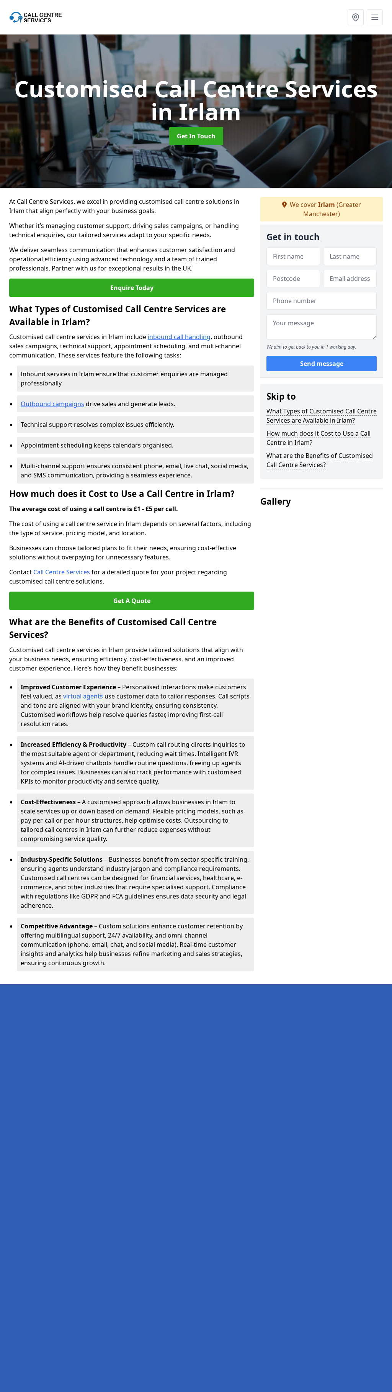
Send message (321, 363)
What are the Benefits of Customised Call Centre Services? (319, 460)
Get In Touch (196, 136)
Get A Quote (131, 601)
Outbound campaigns (52, 404)
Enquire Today (132, 288)
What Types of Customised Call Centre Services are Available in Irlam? (321, 416)
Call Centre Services (61, 572)
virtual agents (83, 696)
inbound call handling (179, 337)
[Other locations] (356, 17)
